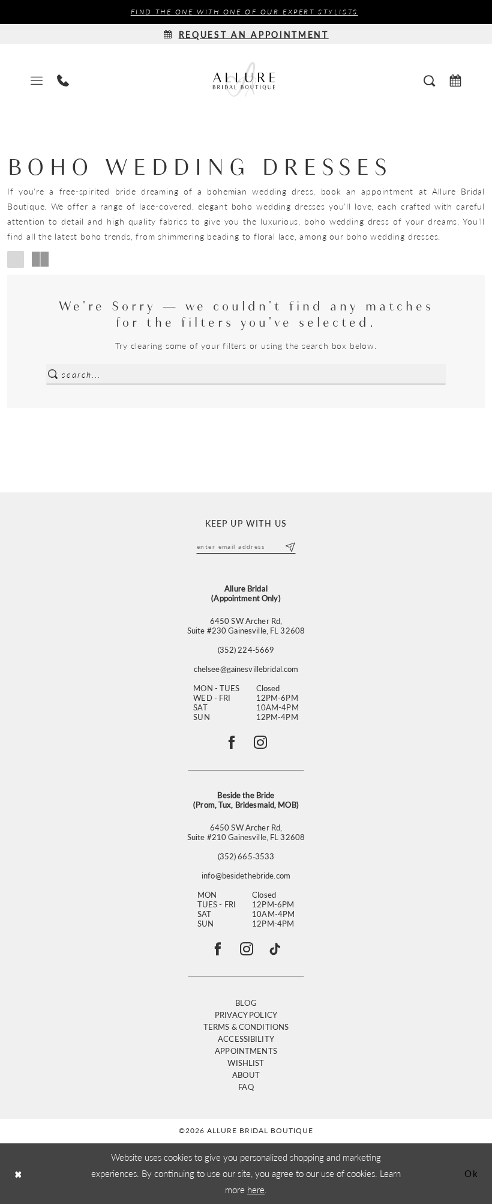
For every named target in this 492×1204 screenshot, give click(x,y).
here (256, 1189)
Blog (246, 1002)
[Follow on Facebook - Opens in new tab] (231, 742)
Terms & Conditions (246, 1026)
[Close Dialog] (18, 1173)
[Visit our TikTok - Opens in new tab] (274, 948)
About (246, 1074)
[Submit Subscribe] (290, 546)
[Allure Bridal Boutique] (246, 79)
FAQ (245, 1086)
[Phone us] (63, 79)
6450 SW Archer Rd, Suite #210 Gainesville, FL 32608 (246, 832)
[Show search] (429, 79)
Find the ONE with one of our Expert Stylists (244, 12)
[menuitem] (36, 79)
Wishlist (245, 1062)
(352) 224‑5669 (246, 650)
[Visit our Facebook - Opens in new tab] (218, 949)
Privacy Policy (246, 1014)
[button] (36, 79)
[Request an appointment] (455, 79)
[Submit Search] (52, 374)
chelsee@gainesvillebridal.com (246, 669)
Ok (471, 1173)
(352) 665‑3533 (246, 856)
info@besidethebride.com (246, 875)
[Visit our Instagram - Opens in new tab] (246, 949)
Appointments (246, 1050)
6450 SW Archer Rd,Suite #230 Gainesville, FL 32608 (246, 625)
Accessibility (246, 1038)
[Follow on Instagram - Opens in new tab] (260, 742)
